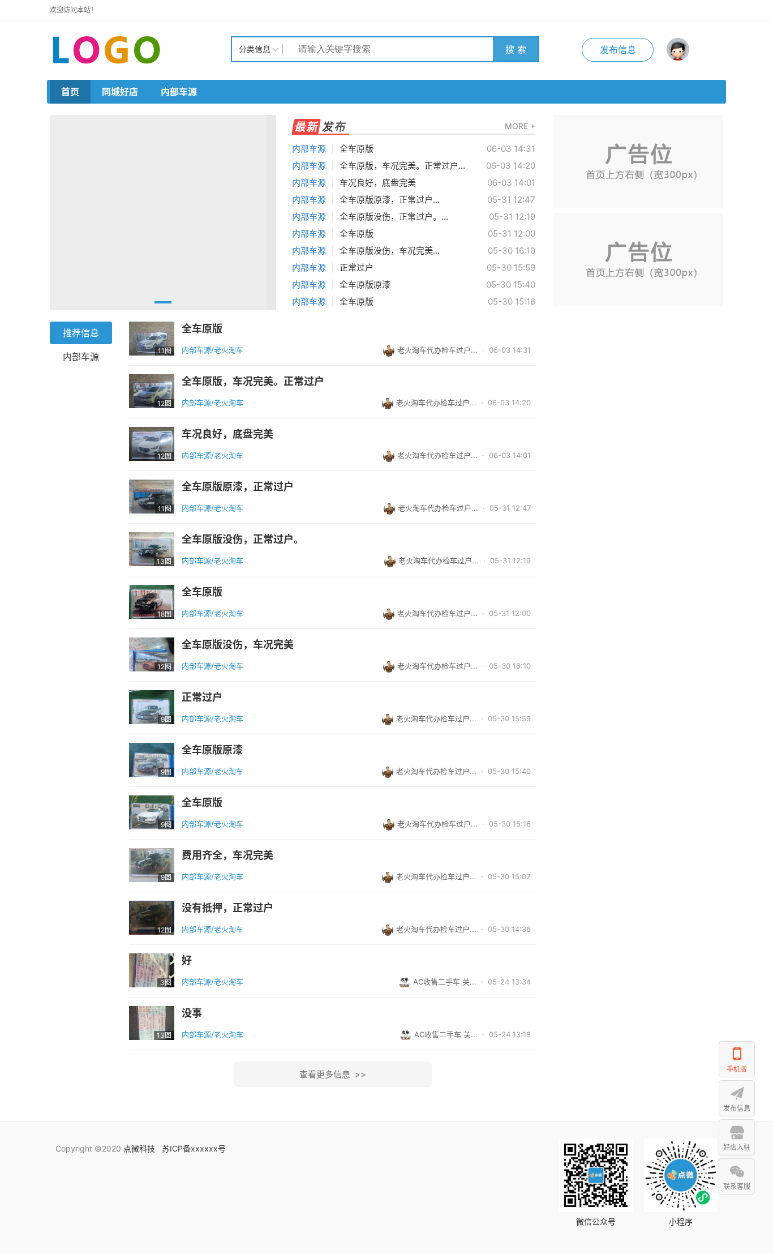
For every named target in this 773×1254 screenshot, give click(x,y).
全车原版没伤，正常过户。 (243, 539)
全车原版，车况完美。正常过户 (253, 381)
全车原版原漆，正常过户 (238, 487)
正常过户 (356, 267)
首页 (70, 91)
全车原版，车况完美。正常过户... (402, 165)
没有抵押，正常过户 (227, 908)
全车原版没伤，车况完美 (238, 644)
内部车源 (179, 91)
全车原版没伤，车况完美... (390, 250)
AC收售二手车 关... (444, 981)
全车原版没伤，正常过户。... (394, 216)
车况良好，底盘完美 (378, 182)
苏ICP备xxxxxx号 (194, 1148)
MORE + (520, 126)
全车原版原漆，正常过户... (390, 199)
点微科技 (139, 1148)
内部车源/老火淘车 (212, 349)
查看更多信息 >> (332, 1074)
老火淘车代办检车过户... (437, 349)
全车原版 (356, 148)
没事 (192, 1013)
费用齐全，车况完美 (227, 855)
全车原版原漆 (365, 284)
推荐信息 (81, 333)
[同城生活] (140, 49)
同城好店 (120, 91)
